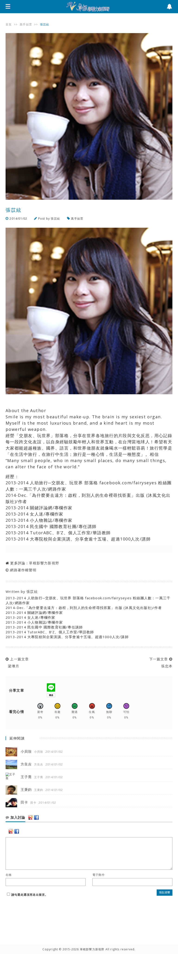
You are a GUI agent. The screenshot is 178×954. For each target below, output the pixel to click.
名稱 (9, 875)
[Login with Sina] (30, 817)
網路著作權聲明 (23, 570)
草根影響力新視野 (44, 563)
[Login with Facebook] (36, 817)
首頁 (9, 24)
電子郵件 (98, 875)
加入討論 (17, 817)
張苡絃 (55, 219)
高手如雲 (26, 24)
